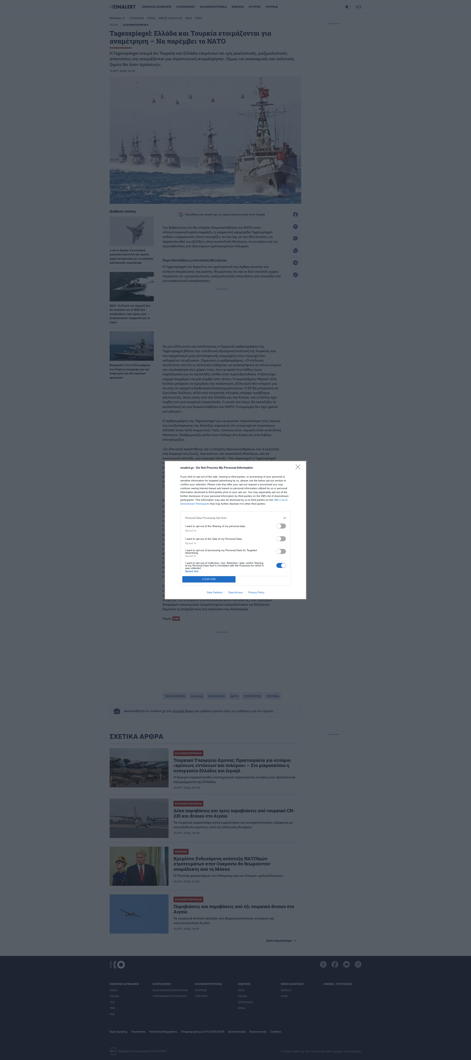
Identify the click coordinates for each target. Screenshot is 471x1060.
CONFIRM (209, 579)
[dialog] (235, 530)
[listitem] (235, 518)
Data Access (235, 592)
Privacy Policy (256, 592)
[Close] (299, 468)
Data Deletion (215, 592)
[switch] (281, 526)
